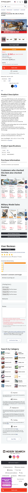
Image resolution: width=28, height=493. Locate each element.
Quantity (4, 62)
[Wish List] (17, 2)
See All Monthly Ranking (14, 236)
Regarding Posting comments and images (17, 252)
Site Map (20, 481)
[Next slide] (27, 26)
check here (23, 403)
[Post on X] (12, 86)
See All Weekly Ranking (14, 233)
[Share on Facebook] (15, 86)
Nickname (5, 299)
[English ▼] (15, 2)
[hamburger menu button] (25, 2)
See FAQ (13, 439)
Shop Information (20, 479)
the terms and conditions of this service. (14, 332)
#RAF (2, 90)
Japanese (10, 140)
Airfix (9, 78)
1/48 (9, 80)
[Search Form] (22, 2)
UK (7, 150)
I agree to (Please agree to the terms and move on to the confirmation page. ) (14, 333)
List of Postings (8, 249)
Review (4, 306)
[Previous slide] (1, 26)
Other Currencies (5, 56)
